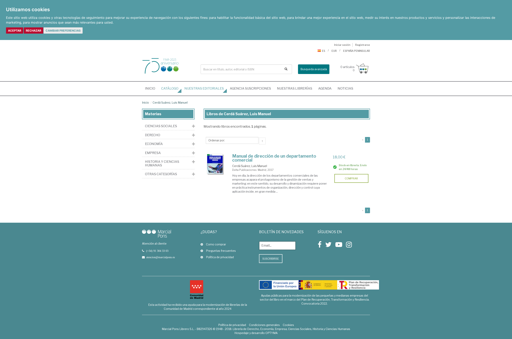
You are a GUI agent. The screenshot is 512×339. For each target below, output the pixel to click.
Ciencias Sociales (161, 126)
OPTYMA (271, 333)
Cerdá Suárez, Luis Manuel (170, 102)
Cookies (288, 325)
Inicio (151, 88)
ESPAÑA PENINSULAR (356, 50)
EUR (334, 50)
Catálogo (169, 88)
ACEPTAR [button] (14, 30)
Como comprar (216, 244)
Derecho (152, 135)
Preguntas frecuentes (221, 250)
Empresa (153, 153)
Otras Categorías (161, 174)
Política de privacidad (220, 257)
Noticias (345, 88)
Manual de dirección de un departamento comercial (274, 158)
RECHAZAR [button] (33, 30)
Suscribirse (270, 258)
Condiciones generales (264, 325)
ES (323, 50)
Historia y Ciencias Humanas (162, 163)
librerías (294, 88)
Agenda (325, 88)
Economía (154, 144)
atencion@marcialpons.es (160, 257)
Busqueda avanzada (313, 69)
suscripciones (250, 88)
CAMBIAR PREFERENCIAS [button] (63, 30)
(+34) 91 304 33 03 (157, 250)
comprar (351, 178)
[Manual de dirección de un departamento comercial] (215, 164)
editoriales (204, 88)
